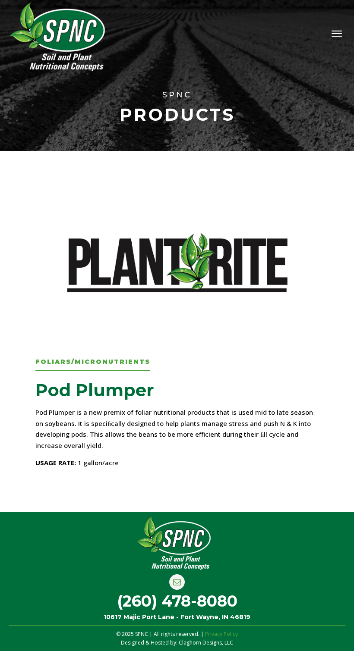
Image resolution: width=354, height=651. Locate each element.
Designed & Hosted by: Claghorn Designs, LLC (177, 642)
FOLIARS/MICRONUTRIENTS (92, 362)
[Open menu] (336, 33)
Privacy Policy (221, 634)
